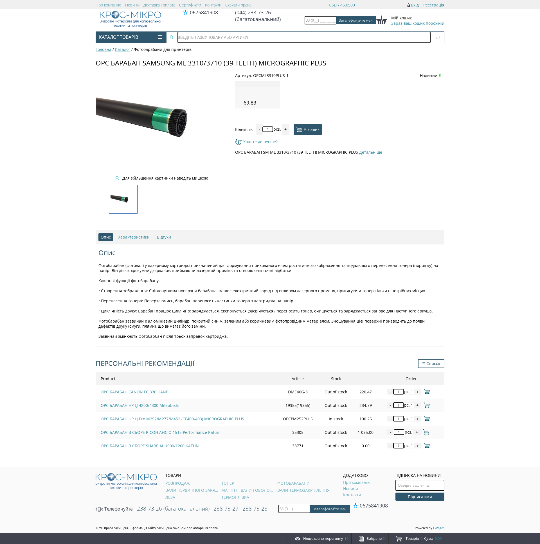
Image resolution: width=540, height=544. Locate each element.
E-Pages (438, 528)
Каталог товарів (118, 37)
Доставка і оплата (159, 5)
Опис (106, 237)
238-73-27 (225, 508)
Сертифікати (190, 5)
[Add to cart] (425, 391)
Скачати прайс (238, 5)
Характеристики (134, 237)
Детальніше (370, 152)
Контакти (213, 5)
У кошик (312, 129)
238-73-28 (254, 508)
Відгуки (164, 237)
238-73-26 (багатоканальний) (173, 508)
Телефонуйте (118, 509)
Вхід (415, 5)
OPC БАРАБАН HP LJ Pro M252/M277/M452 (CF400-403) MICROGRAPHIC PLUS (172, 418)
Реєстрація (433, 5)
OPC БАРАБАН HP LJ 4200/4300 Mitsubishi (140, 405)
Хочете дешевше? (260, 141)
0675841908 (204, 12)
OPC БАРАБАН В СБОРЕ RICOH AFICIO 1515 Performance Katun (160, 432)
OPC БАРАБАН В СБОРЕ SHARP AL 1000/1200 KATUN (150, 445)
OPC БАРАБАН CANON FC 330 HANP (134, 392)
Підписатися (420, 496)
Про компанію (108, 5)
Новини (132, 5)
